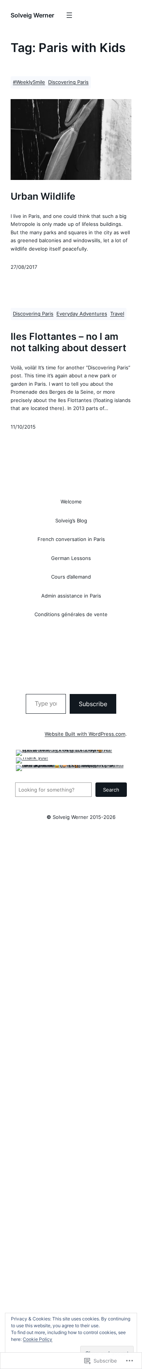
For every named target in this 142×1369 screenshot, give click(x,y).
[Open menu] (69, 15)
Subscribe (93, 704)
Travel (117, 314)
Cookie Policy (37, 1339)
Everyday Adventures (81, 314)
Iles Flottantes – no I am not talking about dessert (68, 342)
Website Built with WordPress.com (85, 734)
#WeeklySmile (29, 82)
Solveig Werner (32, 15)
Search (111, 790)
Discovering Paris (68, 82)
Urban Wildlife (43, 196)
